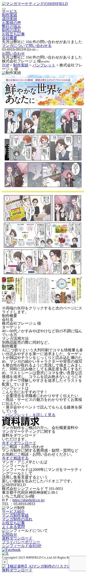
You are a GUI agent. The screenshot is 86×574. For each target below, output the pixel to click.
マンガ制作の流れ (17, 519)
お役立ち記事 (13, 34)
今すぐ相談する (15, 458)
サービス (9, 11)
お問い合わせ (13, 53)
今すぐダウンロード (19, 443)
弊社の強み (11, 27)
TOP (5, 65)
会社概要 (9, 38)
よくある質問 (13, 527)
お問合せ (9, 534)
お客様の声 (11, 23)
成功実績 (9, 19)
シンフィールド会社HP (21, 546)
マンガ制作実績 (15, 515)
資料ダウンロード (17, 538)
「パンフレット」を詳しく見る (28, 415)
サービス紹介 (13, 511)
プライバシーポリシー (21, 542)
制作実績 (9, 15)
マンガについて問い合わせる (27, 46)
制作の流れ (11, 30)
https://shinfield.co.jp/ (28, 500)
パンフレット (43, 65)
